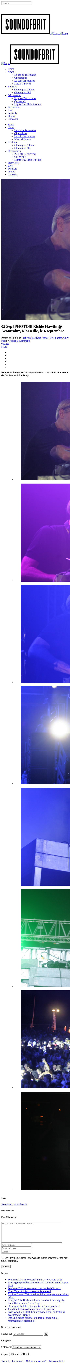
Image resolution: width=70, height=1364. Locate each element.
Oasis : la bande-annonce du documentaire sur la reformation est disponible (32, 1319)
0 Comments (23, 340)
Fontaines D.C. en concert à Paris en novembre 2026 (35, 1279)
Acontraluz (7, 1204)
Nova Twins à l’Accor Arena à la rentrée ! (29, 1291)
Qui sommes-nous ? (36, 1361)
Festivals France (40, 337)
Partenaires (17, 1361)
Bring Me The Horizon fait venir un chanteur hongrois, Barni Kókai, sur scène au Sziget (36, 1301)
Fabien (12, 340)
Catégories (6, 1347)
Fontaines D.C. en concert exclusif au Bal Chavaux (34, 1288)
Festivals (26, 337)
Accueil (5, 1361)
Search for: (7, 1333)
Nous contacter (57, 1361)
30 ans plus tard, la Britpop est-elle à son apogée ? (33, 1306)
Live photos (56, 337)
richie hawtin (20, 1204)
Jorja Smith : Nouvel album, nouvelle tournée (31, 1309)
